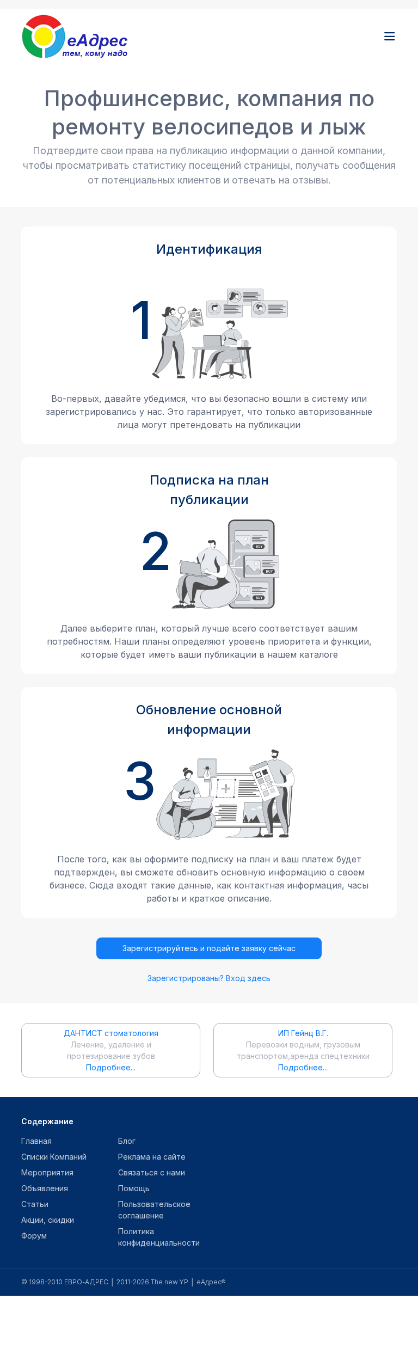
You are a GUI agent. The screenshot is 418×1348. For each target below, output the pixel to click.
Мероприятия (47, 1172)
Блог (127, 1140)
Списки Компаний (54, 1156)
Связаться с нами (151, 1172)
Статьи (34, 1204)
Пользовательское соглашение (154, 1209)
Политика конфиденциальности (159, 1237)
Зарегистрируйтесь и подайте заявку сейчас (209, 948)
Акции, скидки (47, 1219)
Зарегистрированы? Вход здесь (209, 978)
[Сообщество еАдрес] (89, 36)
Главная (36, 1140)
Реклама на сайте (152, 1156)
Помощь (134, 1188)
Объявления (44, 1188)
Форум (34, 1235)
